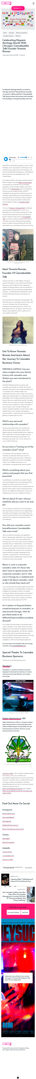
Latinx (5, 32)
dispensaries (16, 189)
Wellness (18, 36)
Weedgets (7, 665)
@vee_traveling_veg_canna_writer (13, 829)
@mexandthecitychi (9, 813)
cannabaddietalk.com (19, 646)
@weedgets (6, 838)
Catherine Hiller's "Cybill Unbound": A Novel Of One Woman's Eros (21, 880)
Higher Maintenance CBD (14, 718)
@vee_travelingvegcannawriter (12, 788)
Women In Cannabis (21, 32)
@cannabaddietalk (8, 817)
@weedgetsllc (7, 821)
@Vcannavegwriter (8, 842)
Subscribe (25, 912)
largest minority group (25, 182)
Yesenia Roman (7, 852)
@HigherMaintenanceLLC (10, 825)
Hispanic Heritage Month (17, 208)
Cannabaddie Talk (8, 856)
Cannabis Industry (8, 36)
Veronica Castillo (14, 55)
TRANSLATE (18, 8)
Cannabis (11, 32)
